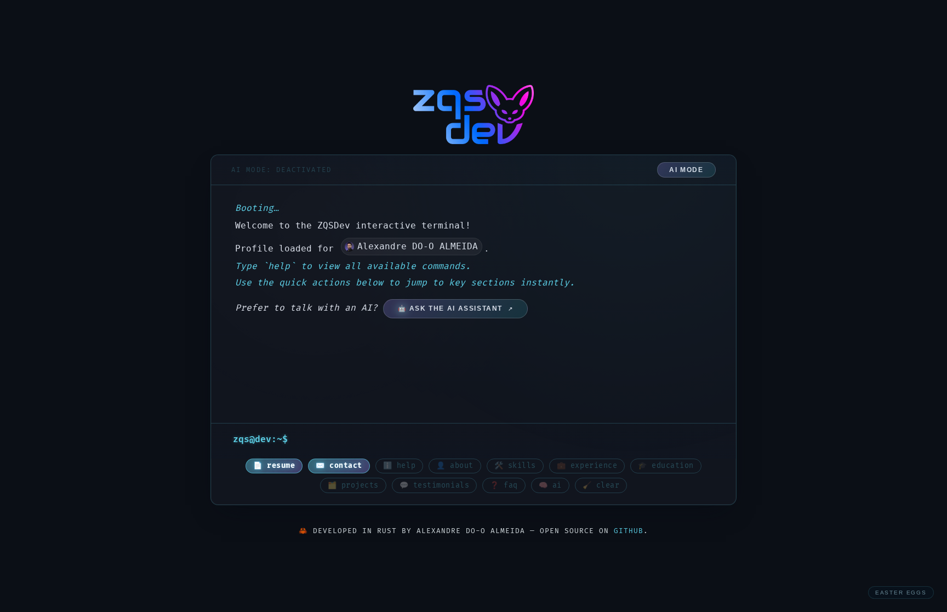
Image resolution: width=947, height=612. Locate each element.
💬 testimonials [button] (434, 485)
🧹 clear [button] (601, 485)
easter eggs (901, 593)
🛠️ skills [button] (515, 465)
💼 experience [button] (587, 465)
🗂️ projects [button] (353, 485)
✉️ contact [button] (339, 465)
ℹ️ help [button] (399, 465)
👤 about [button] (455, 465)
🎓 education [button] (666, 465)
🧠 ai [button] (550, 485)
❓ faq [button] (504, 485)
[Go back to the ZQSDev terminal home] (473, 114)
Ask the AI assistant (456, 308)
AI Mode (686, 170)
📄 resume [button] (274, 465)
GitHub (628, 531)
